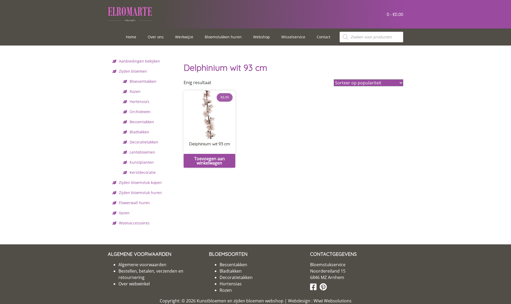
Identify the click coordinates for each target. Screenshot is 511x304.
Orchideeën (140, 111)
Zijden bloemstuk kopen (140, 182)
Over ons (156, 36)
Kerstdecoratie (143, 172)
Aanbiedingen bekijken (139, 61)
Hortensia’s (139, 101)
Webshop (261, 36)
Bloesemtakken (143, 81)
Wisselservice (293, 36)
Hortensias (231, 284)
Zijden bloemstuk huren (140, 192)
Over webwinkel (134, 284)
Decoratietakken (144, 142)
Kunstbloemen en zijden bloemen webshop (240, 301)
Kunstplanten (142, 162)
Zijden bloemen (133, 71)
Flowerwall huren (134, 202)
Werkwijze (184, 36)
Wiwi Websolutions (332, 301)
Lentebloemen (142, 152)
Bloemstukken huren (223, 36)
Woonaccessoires (134, 222)
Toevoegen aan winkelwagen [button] (209, 161)
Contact (323, 36)
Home (131, 36)
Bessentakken (142, 121)
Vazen (124, 212)
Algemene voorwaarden (142, 265)
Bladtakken (139, 131)
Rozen (135, 91)
